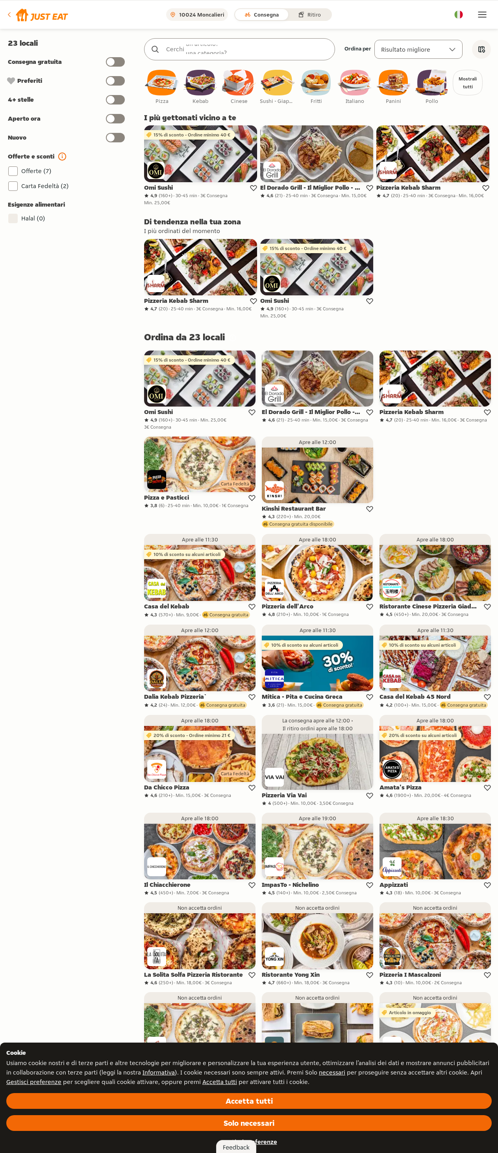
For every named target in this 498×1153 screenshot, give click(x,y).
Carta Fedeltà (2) (45, 186)
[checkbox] (162, 87)
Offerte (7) (36, 171)
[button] (37, 14)
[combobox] (247, 49)
